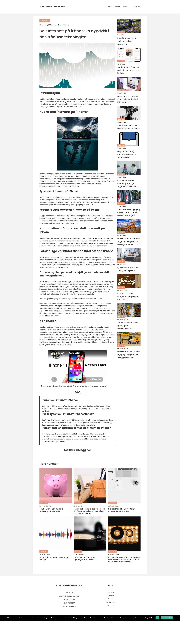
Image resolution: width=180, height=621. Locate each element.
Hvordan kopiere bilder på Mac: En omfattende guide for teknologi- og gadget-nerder (90, 511)
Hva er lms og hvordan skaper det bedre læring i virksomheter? (128, 99)
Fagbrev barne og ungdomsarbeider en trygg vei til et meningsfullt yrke (127, 154)
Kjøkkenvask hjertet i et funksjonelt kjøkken (128, 269)
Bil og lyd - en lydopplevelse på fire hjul (54, 558)
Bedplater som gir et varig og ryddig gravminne (127, 41)
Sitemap (111, 605)
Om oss (117, 7)
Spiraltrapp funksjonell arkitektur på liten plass (128, 127)
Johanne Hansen (62, 25)
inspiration (121, 32)
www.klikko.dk (71, 606)
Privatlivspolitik (167, 618)
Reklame (108, 7)
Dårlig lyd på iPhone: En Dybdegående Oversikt (84, 558)
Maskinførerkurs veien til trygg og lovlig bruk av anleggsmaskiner (128, 241)
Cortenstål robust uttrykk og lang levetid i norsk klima (128, 296)
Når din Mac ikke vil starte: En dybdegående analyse (121, 510)
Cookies (125, 7)
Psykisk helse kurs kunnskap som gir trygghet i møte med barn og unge (127, 183)
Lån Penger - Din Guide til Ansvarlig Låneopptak (51, 510)
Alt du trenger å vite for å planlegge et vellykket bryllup (128, 70)
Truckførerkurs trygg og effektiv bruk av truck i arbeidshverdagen (128, 212)
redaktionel (44, 20)
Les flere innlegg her (77, 450)
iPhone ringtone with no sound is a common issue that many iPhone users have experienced (124, 559)
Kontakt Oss (136, 7)
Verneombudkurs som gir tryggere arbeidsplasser (127, 325)
